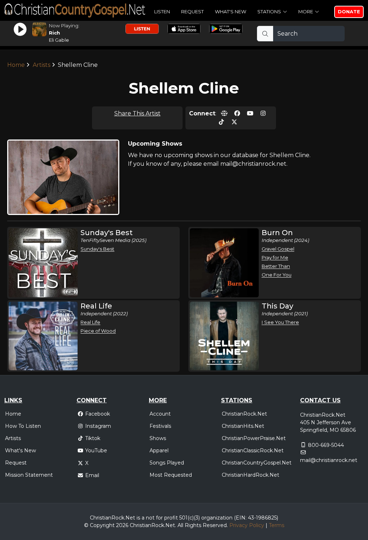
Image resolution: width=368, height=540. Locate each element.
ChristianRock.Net (244, 413)
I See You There (280, 322)
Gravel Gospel (278, 249)
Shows (158, 438)
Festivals (160, 426)
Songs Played (167, 462)
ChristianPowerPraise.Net (254, 438)
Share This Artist (137, 113)
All (180, 525)
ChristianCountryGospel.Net (256, 462)
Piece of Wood (98, 331)
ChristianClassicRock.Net (253, 450)
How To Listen (23, 426)
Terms (276, 525)
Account (160, 413)
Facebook (97, 413)
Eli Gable (59, 40)
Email (92, 475)
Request (192, 11)
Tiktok (92, 438)
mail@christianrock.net (328, 460)
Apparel (159, 450)
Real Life (90, 322)
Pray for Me (275, 257)
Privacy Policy (246, 525)
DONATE (349, 11)
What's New (230, 11)
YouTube (96, 450)
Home (16, 64)
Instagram (98, 426)
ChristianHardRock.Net (250, 474)
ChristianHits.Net (243, 426)
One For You (276, 275)
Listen (162, 11)
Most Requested (171, 474)
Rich (54, 33)
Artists (41, 64)
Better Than (276, 266)
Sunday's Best (97, 249)
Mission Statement (29, 474)
